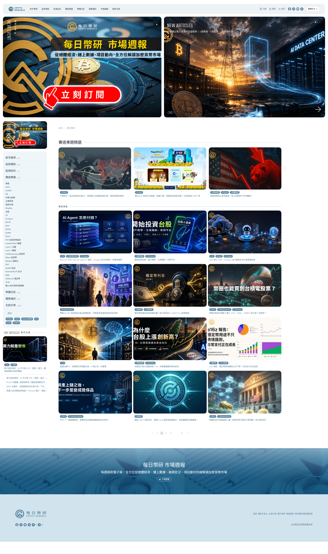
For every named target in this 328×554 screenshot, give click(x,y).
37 (182, 433)
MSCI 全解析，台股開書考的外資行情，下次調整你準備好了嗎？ (34, 386)
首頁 (61, 128)
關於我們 (281, 514)
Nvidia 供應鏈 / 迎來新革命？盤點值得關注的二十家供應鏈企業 (33, 382)
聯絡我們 (290, 514)
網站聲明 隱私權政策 (304, 514)
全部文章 (272, 514)
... (176, 433)
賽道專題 (71, 128)
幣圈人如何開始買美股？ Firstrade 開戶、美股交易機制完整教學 (34, 391)
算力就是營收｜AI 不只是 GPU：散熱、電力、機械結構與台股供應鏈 (36, 378)
